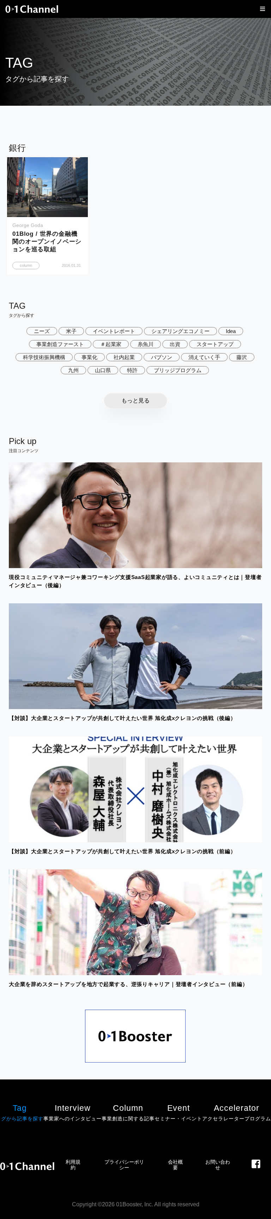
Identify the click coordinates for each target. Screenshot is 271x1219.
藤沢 (241, 357)
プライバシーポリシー (124, 1164)
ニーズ (42, 331)
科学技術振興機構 (44, 357)
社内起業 (124, 357)
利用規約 (73, 1164)
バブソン (161, 357)
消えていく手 (204, 357)
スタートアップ (215, 344)
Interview (72, 1112)
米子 (71, 331)
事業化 (89, 357)
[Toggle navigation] (261, 9)
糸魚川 (145, 344)
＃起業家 (110, 344)
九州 (73, 370)
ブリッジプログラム (177, 370)
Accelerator (236, 1112)
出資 (175, 344)
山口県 (103, 370)
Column (128, 1112)
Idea (231, 331)
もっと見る (135, 401)
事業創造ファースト (60, 344)
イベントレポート (114, 331)
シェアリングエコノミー (180, 331)
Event (178, 1112)
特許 (132, 370)
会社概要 (175, 1164)
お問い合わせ (217, 1164)
